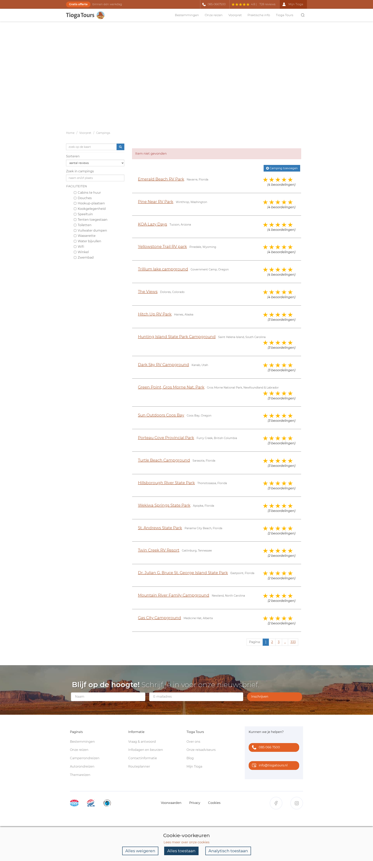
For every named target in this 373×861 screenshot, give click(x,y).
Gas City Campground (159, 617)
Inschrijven (259, 696)
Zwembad (86, 257)
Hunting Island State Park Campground (177, 336)
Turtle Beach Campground (164, 460)
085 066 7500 (269, 747)
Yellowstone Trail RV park (162, 246)
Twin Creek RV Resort (158, 550)
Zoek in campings (80, 171)
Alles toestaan (181, 850)
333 (293, 642)
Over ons (193, 741)
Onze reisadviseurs (201, 750)
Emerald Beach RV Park (161, 179)
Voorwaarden (171, 803)
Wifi (81, 246)
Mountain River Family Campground (173, 595)
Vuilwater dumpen (92, 230)
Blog (190, 758)
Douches (85, 198)
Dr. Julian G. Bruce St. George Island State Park (183, 572)
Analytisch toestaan (228, 850)
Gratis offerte (78, 4)
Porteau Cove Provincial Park (166, 437)
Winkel (83, 252)
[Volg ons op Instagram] (296, 803)
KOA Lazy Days (152, 224)
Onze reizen (214, 15)
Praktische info (259, 15)
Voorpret (235, 15)
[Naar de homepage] (87, 15)
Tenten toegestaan (92, 219)
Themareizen (80, 775)
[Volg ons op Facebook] (276, 803)
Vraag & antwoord (142, 741)
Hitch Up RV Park (155, 314)
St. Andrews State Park (160, 527)
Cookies (214, 803)
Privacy (194, 803)
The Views (148, 291)
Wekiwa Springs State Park (164, 505)
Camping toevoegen (283, 168)
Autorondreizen (82, 766)
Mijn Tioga (194, 766)
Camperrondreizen (84, 758)
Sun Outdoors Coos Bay (161, 415)
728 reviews (267, 4)
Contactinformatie (142, 758)
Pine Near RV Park (155, 201)
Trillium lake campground (163, 269)
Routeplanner (139, 766)
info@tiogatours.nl (273, 765)
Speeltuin (85, 214)
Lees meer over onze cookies (186, 842)
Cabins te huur (89, 192)
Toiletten (85, 225)
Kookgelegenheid (92, 209)
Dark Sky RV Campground (163, 364)
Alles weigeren (140, 850)
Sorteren (73, 156)
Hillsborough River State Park (166, 482)
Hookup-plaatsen (91, 203)
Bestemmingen (187, 15)
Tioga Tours (284, 15)
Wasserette (87, 236)
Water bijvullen (89, 241)
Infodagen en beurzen (145, 750)
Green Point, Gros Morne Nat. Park (171, 387)
